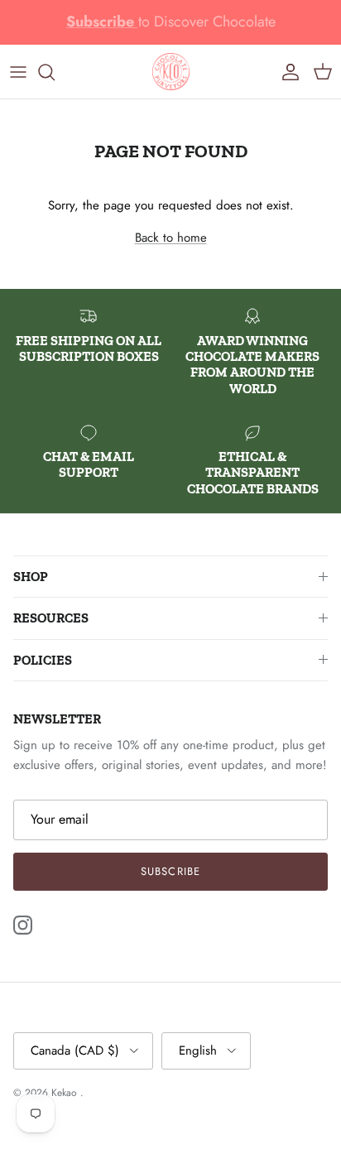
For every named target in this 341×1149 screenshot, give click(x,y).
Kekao (65, 1092)
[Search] (54, 72)
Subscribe (170, 871)
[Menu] (18, 72)
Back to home (171, 237)
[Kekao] (171, 71)
